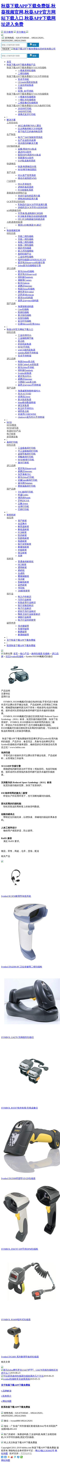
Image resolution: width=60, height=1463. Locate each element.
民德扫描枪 (23, 312)
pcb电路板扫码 (14, 210)
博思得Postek (24, 497)
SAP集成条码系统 (26, 161)
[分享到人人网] (18, 1457)
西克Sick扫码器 (25, 297)
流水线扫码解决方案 (28, 143)
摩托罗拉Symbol (26, 292)
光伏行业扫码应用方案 (29, 196)
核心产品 (24, 653)
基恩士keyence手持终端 (29, 385)
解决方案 (11, 120)
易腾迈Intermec (25, 286)
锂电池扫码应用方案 (28, 199)
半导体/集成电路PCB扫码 (30, 213)
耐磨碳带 (22, 632)
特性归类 (11, 233)
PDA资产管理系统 (27, 175)
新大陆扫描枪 (24, 315)
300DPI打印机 (25, 111)
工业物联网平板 (25, 338)
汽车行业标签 (24, 599)
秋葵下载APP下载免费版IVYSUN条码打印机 (29, 105)
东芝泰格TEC (24, 474)
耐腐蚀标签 (23, 547)
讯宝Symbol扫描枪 (15, 656)
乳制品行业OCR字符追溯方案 (32, 204)
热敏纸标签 (23, 582)
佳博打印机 (23, 506)
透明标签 (22, 567)
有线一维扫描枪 (25, 245)
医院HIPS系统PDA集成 (29, 155)
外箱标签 (22, 550)
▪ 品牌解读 (6, 1391)
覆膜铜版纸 (23, 576)
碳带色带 (11, 623)
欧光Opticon (23, 283)
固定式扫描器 (24, 248)
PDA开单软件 (24, 184)
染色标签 (22, 585)
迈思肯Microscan (26, 295)
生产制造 (11, 134)
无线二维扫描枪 (25, 236)
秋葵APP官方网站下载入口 (20, 329)
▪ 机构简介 (6, 1396)
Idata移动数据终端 (27, 402)
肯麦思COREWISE (27, 414)
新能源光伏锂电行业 (17, 193)
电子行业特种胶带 (27, 620)
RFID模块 (11, 425)
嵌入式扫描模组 (25, 251)
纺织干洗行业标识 (27, 611)
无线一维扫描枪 (25, 239)
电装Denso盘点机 (26, 361)
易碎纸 (21, 570)
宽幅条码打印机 (25, 457)
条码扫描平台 (24, 254)
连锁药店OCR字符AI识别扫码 (32, 207)
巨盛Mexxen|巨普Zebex (29, 324)
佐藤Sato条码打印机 (27, 480)
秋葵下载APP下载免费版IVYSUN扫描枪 (26, 67)
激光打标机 (23, 462)
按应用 (10, 518)
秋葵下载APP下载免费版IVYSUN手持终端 (28, 76)
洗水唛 (21, 579)
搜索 (34, 45)
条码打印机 (12, 442)
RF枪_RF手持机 (25, 91)
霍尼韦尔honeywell (27, 468)
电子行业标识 (24, 608)
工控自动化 (12, 123)
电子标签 (11, 434)
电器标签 (22, 541)
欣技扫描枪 (23, 318)
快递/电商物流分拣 (27, 166)
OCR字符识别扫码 (16, 201)
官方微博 (8, 32)
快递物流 (11, 163)
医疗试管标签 (24, 544)
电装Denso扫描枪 (26, 289)
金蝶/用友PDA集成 (27, 149)
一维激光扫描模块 (27, 97)
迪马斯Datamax (25, 483)
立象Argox (23, 503)
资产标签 (22, 520)
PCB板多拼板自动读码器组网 (32, 216)
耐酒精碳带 (23, 634)
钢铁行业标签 (24, 617)
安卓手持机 (23, 79)
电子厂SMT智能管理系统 (30, 137)
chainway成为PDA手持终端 (31, 417)
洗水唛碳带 (23, 626)
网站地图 (5, 1460)
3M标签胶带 (24, 591)
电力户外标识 (24, 596)
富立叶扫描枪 (24, 321)
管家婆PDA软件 (26, 158)
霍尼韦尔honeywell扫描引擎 (31, 262)
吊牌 (20, 556)
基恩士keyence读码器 (28, 300)
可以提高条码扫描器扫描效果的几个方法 (23, 1376)
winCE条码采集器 (26, 350)
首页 (9, 62)
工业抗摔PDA (24, 335)
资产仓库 (11, 172)
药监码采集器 (24, 344)
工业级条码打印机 (27, 448)
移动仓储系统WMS (27, 178)
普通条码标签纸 (25, 561)
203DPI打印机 (25, 108)
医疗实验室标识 (25, 605)
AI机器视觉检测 (14, 222)
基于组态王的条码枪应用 (30, 131)
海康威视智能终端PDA (29, 391)
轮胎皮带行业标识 (27, 602)
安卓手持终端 (24, 356)
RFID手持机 (24, 347)
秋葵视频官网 (13, 230)
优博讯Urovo (24, 396)
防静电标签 (23, 538)
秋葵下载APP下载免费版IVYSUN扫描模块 (28, 94)
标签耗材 (11, 515)
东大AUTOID (24, 394)
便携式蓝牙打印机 (27, 114)
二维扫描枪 (23, 73)
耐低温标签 (23, 529)
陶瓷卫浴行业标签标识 (29, 614)
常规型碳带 (23, 629)
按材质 (10, 558)
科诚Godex (23, 495)
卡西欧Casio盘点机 (27, 382)
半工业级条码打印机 (28, 451)
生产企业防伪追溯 (27, 140)
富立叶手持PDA (26, 408)
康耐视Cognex (25, 280)
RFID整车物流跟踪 (27, 169)
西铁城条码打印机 (27, 486)
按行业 (10, 594)
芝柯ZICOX (23, 500)
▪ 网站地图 (6, 1401)
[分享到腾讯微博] (15, 1457)
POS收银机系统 (25, 190)
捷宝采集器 (23, 405)
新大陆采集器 (24, 399)
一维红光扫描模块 (27, 100)
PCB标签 (22, 532)
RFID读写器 (13, 428)
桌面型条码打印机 (27, 454)
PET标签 (22, 564)
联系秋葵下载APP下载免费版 (21, 645)
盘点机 (21, 341)
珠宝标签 (22, 553)
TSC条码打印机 (25, 492)
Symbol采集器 (24, 373)
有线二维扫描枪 (25, 242)
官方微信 (21, 32)
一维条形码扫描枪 (27, 70)
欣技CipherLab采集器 (28, 364)
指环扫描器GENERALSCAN (32, 259)
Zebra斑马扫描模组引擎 (29, 265)
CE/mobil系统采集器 (28, 82)
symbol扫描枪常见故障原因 (16, 1379)
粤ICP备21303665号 (44, 1450)
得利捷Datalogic (25, 277)
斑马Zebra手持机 (26, 367)
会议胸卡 (22, 523)
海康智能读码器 (25, 306)
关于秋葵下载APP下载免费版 (21, 640)
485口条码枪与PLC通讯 (29, 125)
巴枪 (20, 88)
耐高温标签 (23, 526)
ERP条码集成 (13, 146)
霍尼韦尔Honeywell (27, 274)
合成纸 (21, 573)
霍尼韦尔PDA (24, 376)
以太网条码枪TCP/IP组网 (30, 128)
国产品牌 (11, 303)
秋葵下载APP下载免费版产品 (21, 64)
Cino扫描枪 (23, 309)
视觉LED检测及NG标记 (29, 225)
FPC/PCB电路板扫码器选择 (31, 219)
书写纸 (21, 588)
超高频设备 (12, 437)
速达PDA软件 (24, 152)
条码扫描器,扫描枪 (40, 653)
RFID (9, 422)
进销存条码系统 (25, 187)
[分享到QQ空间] (9, 1457)
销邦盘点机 (23, 411)
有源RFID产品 (14, 431)
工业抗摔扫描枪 (25, 257)
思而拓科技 (26, 1453)
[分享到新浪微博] (12, 1457)
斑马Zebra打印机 (26, 477)
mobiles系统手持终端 (28, 353)
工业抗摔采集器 (25, 85)
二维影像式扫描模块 (28, 102)
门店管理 (11, 181)
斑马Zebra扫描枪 (26, 271)
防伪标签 (22, 535)
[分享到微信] (21, 1457)
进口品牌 (11, 268)
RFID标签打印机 (26, 459)
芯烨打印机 (23, 509)
